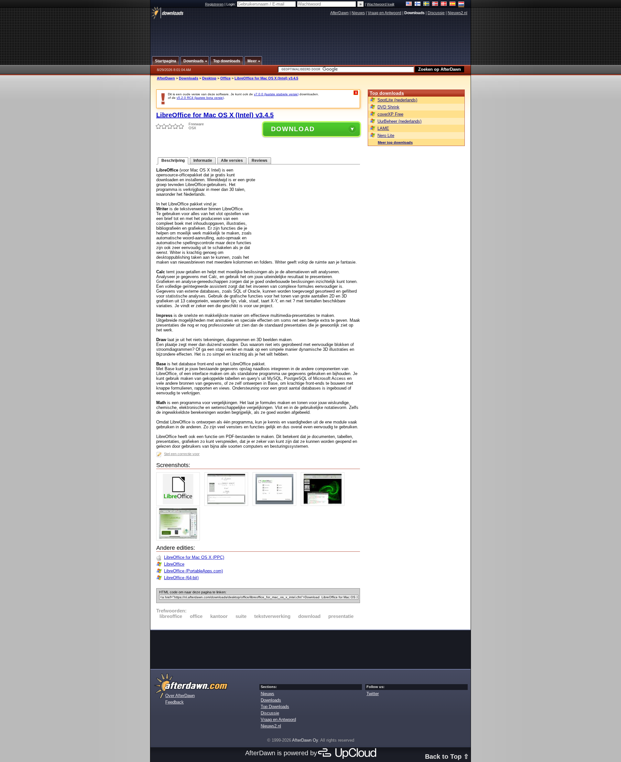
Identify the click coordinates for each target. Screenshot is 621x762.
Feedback (174, 702)
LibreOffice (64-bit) (181, 577)
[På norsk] (435, 4)
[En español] (453, 4)
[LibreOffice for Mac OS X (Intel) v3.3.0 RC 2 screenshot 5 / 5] (179, 539)
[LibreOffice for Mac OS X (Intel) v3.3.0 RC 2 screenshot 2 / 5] (227, 504)
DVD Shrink (388, 107)
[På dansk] (444, 4)
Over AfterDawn (180, 695)
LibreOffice (174, 564)
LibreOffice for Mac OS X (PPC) (194, 557)
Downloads (188, 78)
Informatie (202, 160)
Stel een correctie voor (182, 454)
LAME (383, 128)
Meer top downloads (395, 142)
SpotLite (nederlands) (397, 100)
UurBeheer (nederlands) (399, 121)
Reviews (259, 160)
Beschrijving (173, 160)
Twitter (372, 693)
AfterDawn (339, 13)
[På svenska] (426, 4)
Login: (231, 4)
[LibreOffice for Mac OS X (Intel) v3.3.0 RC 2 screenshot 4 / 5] (324, 504)
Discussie (436, 13)
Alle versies (232, 160)
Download (293, 128)
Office (225, 78)
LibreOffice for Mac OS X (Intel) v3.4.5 (266, 78)
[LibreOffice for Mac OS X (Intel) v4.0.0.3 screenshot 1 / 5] (179, 504)
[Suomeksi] (418, 4)
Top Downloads (275, 706)
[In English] (409, 4)
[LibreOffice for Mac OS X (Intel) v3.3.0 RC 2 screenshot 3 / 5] (276, 504)
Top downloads (387, 93)
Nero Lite (385, 135)
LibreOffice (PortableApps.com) (193, 571)
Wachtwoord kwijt (380, 4)
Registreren (214, 4)
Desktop (209, 78)
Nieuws (358, 13)
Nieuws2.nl (457, 13)
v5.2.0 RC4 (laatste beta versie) (200, 97)
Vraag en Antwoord (384, 13)
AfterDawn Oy (305, 740)
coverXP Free (390, 114)
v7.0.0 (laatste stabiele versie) (276, 94)
